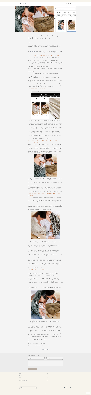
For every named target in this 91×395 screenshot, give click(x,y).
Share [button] (30, 42)
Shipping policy (49, 393)
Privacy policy (39, 393)
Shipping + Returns (49, 377)
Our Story (21, 375)
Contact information (55, 393)
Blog (20, 377)
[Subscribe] (35, 388)
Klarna (47, 380)
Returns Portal (48, 378)
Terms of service (44, 393)
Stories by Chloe (41, 178)
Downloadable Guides (23, 380)
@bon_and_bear (45, 345)
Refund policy (34, 393)
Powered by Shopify (28, 393)
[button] (30, 4)
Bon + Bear (23, 393)
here (53, 86)
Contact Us (48, 382)
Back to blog (46, 349)
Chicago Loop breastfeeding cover (37, 57)
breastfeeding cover (33, 51)
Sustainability (21, 378)
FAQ (46, 375)
